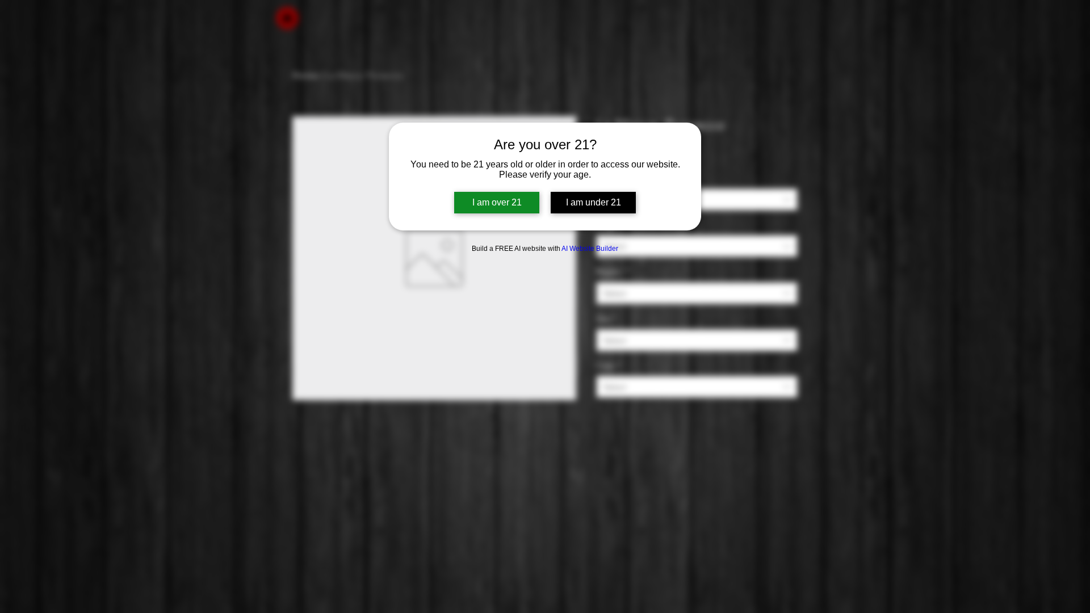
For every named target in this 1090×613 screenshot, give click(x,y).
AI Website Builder (589, 249)
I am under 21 (593, 202)
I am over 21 (497, 202)
